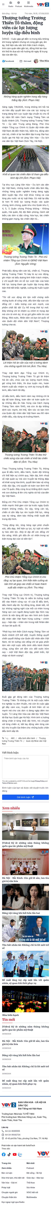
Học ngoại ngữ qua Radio (13, 1202)
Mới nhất (31, 1163)
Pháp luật (6, 1187)
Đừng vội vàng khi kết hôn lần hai (21, 1055)
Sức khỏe (31, 1187)
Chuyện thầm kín (9, 1197)
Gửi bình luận (23, 797)
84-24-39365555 (12, 1131)
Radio (10, 6)
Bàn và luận (7, 1173)
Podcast (18, 6)
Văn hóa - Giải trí (9, 1183)
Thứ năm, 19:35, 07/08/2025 (37, 13)
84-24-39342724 (12, 1135)
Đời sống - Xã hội (9, 13)
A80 (13, 738)
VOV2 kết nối (32, 1192)
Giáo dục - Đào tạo (35, 1178)
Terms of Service (7, 783)
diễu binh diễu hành (26, 738)
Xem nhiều (7, 1168)
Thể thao (31, 1183)
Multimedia (28, 6)
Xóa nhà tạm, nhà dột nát (13, 1178)
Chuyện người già (10, 1192)
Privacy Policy (40, 781)
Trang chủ (6, 1163)
